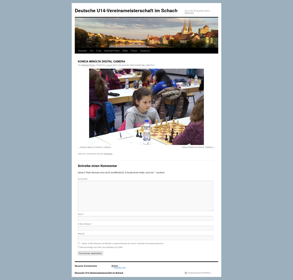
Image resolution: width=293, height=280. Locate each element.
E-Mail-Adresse (85, 223)
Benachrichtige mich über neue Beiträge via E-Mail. (101, 247)
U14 (91, 50)
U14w (98, 50)
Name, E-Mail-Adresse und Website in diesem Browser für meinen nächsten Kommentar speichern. (123, 243)
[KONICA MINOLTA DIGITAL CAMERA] (146, 107)
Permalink (108, 153)
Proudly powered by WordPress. (199, 273)
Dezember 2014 (120, 268)
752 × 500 (145, 65)
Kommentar (82, 178)
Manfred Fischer (88, 65)
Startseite (82, 50)
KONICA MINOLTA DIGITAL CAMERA (95, 147)
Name (81, 214)
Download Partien (112, 50)
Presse (134, 50)
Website (81, 233)
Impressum (145, 50)
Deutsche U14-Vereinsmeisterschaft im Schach (126, 10)
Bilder (125, 50)
